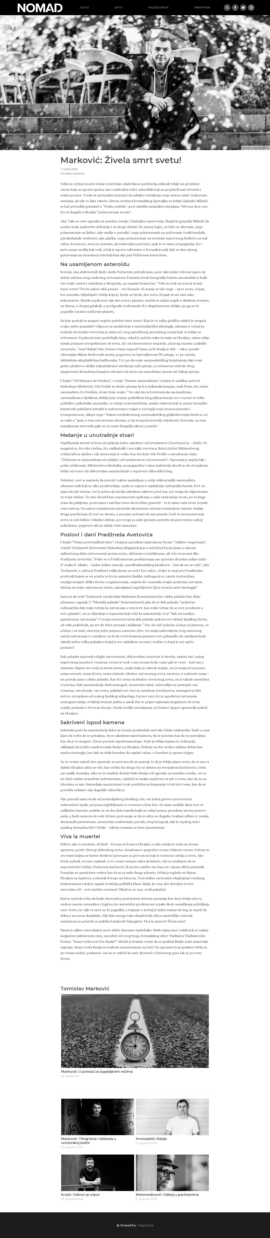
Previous (65, 1038)
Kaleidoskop (158, 7)
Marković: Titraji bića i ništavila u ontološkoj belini (88, 1141)
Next (204, 1038)
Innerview (202, 7)
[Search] (227, 7)
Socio (84, 7)
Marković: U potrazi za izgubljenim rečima (97, 1072)
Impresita (145, 1225)
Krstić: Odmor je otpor (80, 1195)
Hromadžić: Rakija (151, 1139)
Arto (119, 7)
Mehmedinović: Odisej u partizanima (167, 1195)
